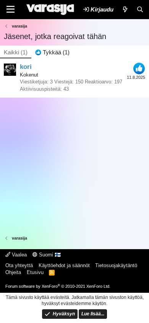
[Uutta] (124, 9)
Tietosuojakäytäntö (116, 265)
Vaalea (18, 255)
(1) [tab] (16, 52)
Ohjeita (13, 272)
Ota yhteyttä (19, 265)
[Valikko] (10, 9)
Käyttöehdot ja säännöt (64, 265)
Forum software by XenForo (57, 286)
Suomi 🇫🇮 (49, 255)
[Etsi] (140, 9)
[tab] (52, 52)
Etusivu (35, 272)
